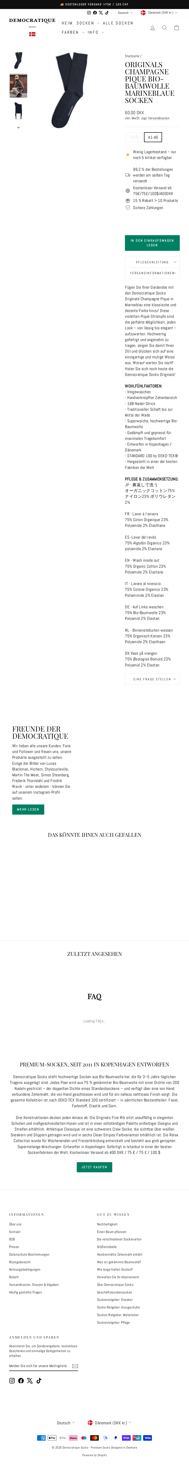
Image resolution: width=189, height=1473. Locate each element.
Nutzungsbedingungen (25, 1269)
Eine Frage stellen (152, 679)
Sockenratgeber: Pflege (113, 1322)
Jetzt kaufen (94, 1167)
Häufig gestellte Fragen (25, 1292)
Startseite (132, 56)
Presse (14, 1247)
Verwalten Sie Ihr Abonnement (118, 1277)
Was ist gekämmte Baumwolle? (119, 1262)
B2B (12, 1239)
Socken (86, 23)
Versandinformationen (152, 273)
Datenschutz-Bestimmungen (29, 1254)
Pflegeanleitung (152, 262)
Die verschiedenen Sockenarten (119, 1239)
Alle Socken (118, 23)
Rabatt (14, 1277)
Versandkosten (158, 118)
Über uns (15, 1224)
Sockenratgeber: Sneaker (115, 1299)
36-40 (134, 137)
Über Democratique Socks (115, 1284)
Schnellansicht (28, 882)
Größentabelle (107, 1247)
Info (94, 32)
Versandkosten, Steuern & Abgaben (34, 1284)
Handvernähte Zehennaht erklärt (119, 1254)
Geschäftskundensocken (114, 1292)
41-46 (153, 137)
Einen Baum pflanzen (112, 1232)
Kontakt (15, 1232)
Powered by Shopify (94, 1455)
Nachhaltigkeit (107, 1224)
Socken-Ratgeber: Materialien (118, 1315)
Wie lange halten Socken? (115, 1269)
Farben (71, 32)
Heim (67, 23)
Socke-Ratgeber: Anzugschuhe (118, 1307)
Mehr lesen (28, 809)
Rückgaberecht (20, 1262)
